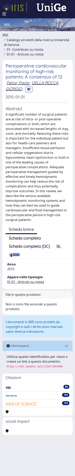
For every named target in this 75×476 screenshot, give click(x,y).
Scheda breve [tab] (21, 229)
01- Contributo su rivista (25, 49)
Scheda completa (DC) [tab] (29, 246)
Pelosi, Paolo (17, 82)
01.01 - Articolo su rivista (25, 54)
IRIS (5, 35)
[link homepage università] (51, 7)
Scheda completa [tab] (25, 238)
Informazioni (19, 346)
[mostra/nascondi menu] (4, 14)
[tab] (58, 246)
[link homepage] (14, 7)
